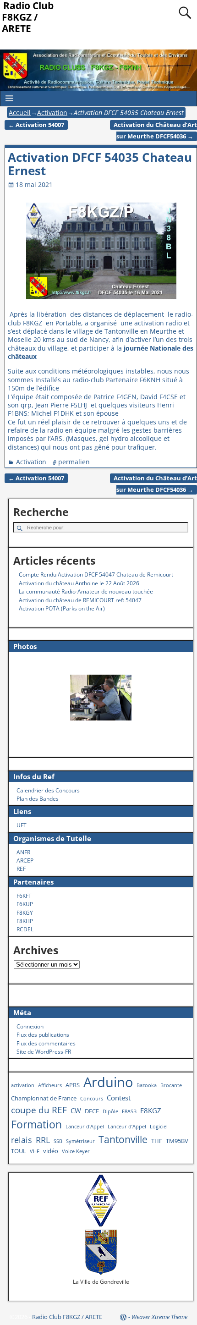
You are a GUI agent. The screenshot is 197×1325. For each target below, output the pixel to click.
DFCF (92, 1111)
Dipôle (110, 1111)
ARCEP (24, 860)
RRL (43, 1139)
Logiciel (159, 1126)
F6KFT (24, 896)
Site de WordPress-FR (43, 1052)
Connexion (30, 1026)
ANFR (23, 852)
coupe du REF (39, 1110)
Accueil (20, 112)
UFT (21, 825)
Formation (36, 1124)
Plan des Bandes (37, 799)
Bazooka (147, 1085)
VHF (34, 1151)
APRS (73, 1085)
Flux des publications (42, 1035)
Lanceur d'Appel (85, 1126)
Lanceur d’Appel (127, 1126)
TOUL (18, 1151)
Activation (52, 112)
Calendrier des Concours (48, 790)
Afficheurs (50, 1085)
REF (21, 869)
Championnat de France (44, 1098)
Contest (119, 1097)
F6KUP (24, 904)
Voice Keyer (76, 1151)
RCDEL (24, 929)
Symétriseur (80, 1141)
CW (76, 1110)
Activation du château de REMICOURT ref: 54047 (80, 600)
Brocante (171, 1085)
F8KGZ (150, 1110)
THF (156, 1141)
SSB (58, 1141)
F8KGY (24, 913)
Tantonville (123, 1139)
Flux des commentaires (46, 1043)
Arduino (108, 1082)
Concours (91, 1098)
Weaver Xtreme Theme (159, 1317)
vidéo (50, 1151)
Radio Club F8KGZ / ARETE (67, 1317)
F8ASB (129, 1111)
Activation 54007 (36, 125)
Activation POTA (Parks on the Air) (62, 608)
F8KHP (24, 921)
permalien (74, 461)
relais (21, 1139)
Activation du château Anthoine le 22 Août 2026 (79, 583)
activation (22, 1085)
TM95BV (177, 1141)
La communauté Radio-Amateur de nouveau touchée (86, 591)
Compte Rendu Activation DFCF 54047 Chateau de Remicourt (96, 574)
